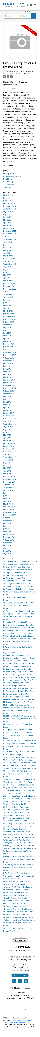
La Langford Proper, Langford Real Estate (20, 680)
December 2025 (9, 206)
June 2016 (7, 432)
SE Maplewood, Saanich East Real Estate (19, 779)
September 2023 (9, 264)
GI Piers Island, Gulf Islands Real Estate (18, 636)
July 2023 (6, 269)
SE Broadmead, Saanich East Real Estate (19, 757)
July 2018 (6, 366)
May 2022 (7, 305)
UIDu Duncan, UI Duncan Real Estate (18, 873)
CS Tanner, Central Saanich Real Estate (18, 611)
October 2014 (8, 485)
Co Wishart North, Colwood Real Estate (18, 586)
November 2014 (9, 482)
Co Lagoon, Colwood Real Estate (16, 572)
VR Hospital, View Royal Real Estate (17, 909)
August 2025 (8, 211)
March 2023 (8, 280)
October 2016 (8, 421)
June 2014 (7, 496)
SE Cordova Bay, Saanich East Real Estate (19, 763)
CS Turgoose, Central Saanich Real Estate (19, 614)
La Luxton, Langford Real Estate (16, 683)
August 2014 (8, 490)
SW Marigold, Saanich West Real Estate (18, 845)
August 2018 (8, 363)
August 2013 (8, 523)
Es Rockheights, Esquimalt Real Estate (18, 630)
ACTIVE (26, 12)
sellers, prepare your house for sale (17, 793)
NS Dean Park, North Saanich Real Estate (19, 741)
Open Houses (8, 184)
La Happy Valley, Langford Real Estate (18, 672)
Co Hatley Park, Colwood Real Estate (17, 570)
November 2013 (9, 515)
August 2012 (8, 545)
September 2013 (9, 520)
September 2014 (9, 487)
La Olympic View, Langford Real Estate (18, 688)
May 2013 (7, 531)
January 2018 (8, 382)
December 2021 (9, 316)
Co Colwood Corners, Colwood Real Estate (20, 561)
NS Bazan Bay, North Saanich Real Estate (19, 732)
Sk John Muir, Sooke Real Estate (16, 812)
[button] (20, 975)
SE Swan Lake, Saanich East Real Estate (18, 790)
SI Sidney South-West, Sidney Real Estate (19, 798)
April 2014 (7, 501)
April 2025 (7, 222)
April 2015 (7, 471)
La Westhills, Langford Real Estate (16, 696)
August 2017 (8, 396)
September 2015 (9, 457)
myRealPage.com (24, 1009)
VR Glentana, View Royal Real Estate (17, 906)
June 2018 (7, 369)
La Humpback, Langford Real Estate (17, 674)
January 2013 (8, 534)
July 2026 (6, 198)
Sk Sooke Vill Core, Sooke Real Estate (18, 826)
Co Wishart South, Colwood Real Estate (18, 589)
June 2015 (7, 465)
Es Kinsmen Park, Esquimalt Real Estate (18, 625)
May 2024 (7, 250)
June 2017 (7, 402)
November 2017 (9, 388)
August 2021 (8, 327)
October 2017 (8, 391)
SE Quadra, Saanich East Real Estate (17, 787)
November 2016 (9, 418)
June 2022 (7, 303)
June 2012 (7, 551)
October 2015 (8, 454)
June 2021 (7, 333)
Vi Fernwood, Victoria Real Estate (16, 890)
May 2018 (7, 371)
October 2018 (8, 358)
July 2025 (6, 214)
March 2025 (8, 225)
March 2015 (8, 473)
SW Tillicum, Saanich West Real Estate (18, 865)
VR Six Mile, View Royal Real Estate (17, 914)
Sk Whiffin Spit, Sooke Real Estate (16, 832)
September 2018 (9, 360)
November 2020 (9, 349)
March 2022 (8, 311)
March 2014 (8, 504)
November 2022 (9, 289)
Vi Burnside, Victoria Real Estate (16, 881)
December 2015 (9, 449)
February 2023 (9, 283)
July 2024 (6, 245)
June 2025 (7, 217)
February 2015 (9, 476)
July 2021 (6, 330)
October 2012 (8, 540)
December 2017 (9, 385)
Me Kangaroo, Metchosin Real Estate (18, 702)
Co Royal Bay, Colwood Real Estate (21, 74)
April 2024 (7, 253)
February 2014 (9, 507)
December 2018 (9, 352)
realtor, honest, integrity (13, 754)
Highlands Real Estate (12, 652)
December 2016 (9, 416)
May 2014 (7, 498)
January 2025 (8, 228)
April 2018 (7, 374)
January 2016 (8, 446)
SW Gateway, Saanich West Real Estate (18, 834)
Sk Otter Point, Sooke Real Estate (16, 815)
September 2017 (9, 393)
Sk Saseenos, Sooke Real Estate (15, 821)
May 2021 (7, 336)
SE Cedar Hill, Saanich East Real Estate (18, 760)
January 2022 (8, 314)
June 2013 (7, 529)
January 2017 (8, 413)
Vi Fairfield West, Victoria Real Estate (17, 887)
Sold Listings (8, 187)
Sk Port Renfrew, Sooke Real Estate (17, 818)
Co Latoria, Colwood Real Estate (16, 575)
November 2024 (9, 234)
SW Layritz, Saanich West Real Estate (17, 843)
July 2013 (6, 526)
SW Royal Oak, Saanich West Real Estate (19, 856)
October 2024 (8, 236)
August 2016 (8, 427)
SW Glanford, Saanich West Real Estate (18, 837)
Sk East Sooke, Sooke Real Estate (16, 810)
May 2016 (7, 435)
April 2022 (7, 308)
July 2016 (6, 429)
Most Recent (8, 195)
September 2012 (9, 542)
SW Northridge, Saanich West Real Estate (19, 848)
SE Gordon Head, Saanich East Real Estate (19, 765)
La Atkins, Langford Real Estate (15, 655)
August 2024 (8, 242)
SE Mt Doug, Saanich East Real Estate (18, 782)
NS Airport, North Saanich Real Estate (18, 729)
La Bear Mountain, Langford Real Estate (19, 658)
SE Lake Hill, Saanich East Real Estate (18, 771)
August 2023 (8, 267)
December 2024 (9, 231)
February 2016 (9, 443)
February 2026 (9, 203)
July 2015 (6, 462)
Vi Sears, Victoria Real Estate (14, 903)
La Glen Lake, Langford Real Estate (17, 666)
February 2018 (9, 380)
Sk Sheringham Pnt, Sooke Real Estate (18, 823)
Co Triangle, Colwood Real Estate (16, 583)
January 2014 (8, 509)
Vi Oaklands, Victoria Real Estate (16, 900)
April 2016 (7, 438)
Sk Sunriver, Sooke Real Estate (15, 829)
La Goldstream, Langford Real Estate (17, 669)
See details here (9, 88)
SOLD (34, 12)
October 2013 (8, 518)
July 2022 (6, 300)
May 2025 (7, 220)
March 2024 (8, 256)
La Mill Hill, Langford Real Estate (16, 685)
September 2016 (9, 424)
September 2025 (9, 209)
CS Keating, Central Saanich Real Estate (18, 603)
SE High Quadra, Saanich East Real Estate (19, 768)
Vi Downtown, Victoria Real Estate (16, 884)
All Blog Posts (8, 173)
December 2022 (9, 286)
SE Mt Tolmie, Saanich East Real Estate (18, 785)
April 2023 (7, 278)
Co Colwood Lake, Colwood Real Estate (18, 564)
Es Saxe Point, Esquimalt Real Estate (17, 633)
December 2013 (9, 512)
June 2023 (7, 272)
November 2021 (9, 319)
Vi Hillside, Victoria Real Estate (15, 892)
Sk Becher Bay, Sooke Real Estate (16, 801)
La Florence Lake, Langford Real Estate (18, 663)
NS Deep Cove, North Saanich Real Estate (19, 743)
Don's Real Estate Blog (12, 176)
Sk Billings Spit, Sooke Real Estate (16, 804)
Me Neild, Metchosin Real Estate (16, 705)
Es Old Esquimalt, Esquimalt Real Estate (18, 627)
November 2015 (9, 451)
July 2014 (6, 493)
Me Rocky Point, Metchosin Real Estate (18, 707)
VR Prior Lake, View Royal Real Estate (18, 912)
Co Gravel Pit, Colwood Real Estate (17, 567)
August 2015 (8, 460)
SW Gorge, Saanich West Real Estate (17, 840)
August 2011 (8, 553)
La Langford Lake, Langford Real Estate (19, 677)
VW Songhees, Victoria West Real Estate (19, 920)
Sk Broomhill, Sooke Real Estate (16, 807)
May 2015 (7, 468)
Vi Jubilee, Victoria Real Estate (15, 898)
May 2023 (7, 275)
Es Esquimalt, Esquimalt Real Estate (17, 622)
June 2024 (7, 247)
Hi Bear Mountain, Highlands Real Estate (19, 639)
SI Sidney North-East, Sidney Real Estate (19, 796)
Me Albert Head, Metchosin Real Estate (18, 699)
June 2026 (7, 200)
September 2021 (9, 325)
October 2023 (8, 261)
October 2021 (8, 322)
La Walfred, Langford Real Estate (16, 694)
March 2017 (8, 410)
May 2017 (7, 405)
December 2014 (9, 479)
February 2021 (9, 344)
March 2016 (8, 440)
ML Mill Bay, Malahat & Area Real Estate (19, 716)
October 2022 (8, 291)
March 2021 (8, 341)
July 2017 (6, 399)
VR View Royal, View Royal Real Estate (18, 917)
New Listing (8, 179)
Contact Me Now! (20, 975)
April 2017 (7, 407)
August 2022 (8, 297)
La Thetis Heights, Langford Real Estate (19, 691)
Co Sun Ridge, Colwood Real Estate (17, 581)
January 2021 (8, 347)
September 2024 (9, 239)
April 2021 (7, 338)
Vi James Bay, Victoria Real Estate (16, 895)
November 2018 (9, 355)
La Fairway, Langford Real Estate (16, 661)
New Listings (8, 182)
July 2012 (6, 548)
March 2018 (8, 377)
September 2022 (9, 294)
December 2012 (9, 537)
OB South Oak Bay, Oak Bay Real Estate (19, 752)
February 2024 (9, 258)
